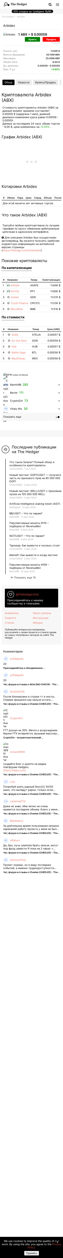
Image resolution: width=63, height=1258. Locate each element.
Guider (15, 297)
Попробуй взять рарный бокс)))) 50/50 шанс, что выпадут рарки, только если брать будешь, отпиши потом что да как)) (30, 788)
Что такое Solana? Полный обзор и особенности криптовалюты (31, 463)
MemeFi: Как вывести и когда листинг (33, 555)
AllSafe (15, 285)
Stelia (14, 334)
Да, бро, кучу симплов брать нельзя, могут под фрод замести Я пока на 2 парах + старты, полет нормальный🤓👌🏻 (30, 847)
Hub (13, 346)
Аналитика (11, 613)
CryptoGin (16, 718)
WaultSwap (18, 358)
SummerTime (18, 859)
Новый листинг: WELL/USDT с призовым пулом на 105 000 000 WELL (35, 492)
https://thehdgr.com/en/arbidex (22, 250)
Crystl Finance (19, 303)
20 (4, 663)
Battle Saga (18, 352)
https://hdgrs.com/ (14, 770)
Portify (15, 291)
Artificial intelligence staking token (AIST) (34, 503)
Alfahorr (15, 840)
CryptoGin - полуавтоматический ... (23, 737)
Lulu (12, 781)
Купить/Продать (45, 82)
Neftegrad (14, 507)
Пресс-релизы (42, 613)
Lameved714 (17, 801)
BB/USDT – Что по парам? (25, 513)
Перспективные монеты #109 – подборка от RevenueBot (29, 566)
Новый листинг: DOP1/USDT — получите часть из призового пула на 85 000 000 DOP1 (35, 478)
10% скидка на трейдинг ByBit (32, 11)
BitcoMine (17, 309)
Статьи (9, 622)
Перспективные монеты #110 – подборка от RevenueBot (29, 524)
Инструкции (40, 617)
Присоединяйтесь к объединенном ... (24, 668)
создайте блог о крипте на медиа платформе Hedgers (24, 765)
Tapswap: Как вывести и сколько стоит (34, 545)
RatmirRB (14, 516)
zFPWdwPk (17, 658)
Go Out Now (19, 340)
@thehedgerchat (27, 594)
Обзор (8, 82)
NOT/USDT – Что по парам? (27, 535)
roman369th (15, 468)
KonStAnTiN (17, 691)
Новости (23, 82)
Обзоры (38, 622)
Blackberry (16, 820)
